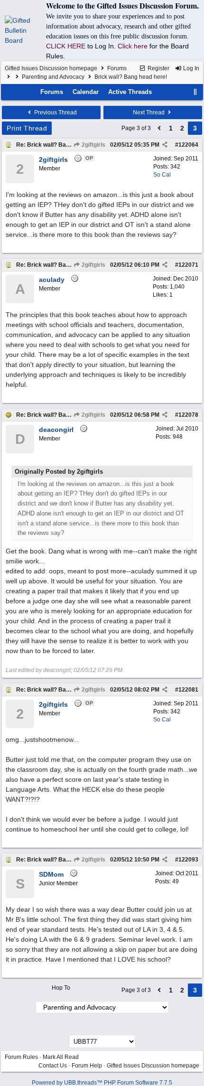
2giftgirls (92, 144)
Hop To (61, 987)
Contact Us (52, 1065)
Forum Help (87, 1065)
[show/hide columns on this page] (195, 92)
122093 (188, 859)
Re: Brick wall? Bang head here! (59, 144)
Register (157, 68)
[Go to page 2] (159, 128)
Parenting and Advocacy (53, 77)
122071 (188, 265)
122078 (188, 415)
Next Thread (149, 112)
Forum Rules (21, 1057)
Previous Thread (55, 112)
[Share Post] (164, 145)
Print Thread (27, 128)
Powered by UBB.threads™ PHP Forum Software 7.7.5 (102, 1082)
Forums (117, 68)
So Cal (162, 174)
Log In (190, 68)
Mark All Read (61, 1057)
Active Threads (130, 91)
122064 (188, 144)
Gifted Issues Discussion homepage (51, 68)
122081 (188, 689)
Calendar (86, 91)
